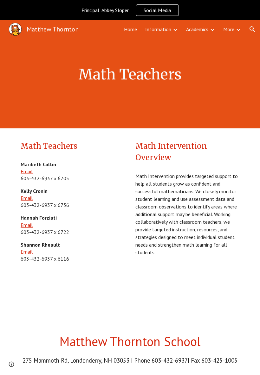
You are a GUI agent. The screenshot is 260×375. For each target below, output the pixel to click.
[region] (130, 10)
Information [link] (158, 29)
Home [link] (130, 29)
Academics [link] (197, 29)
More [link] (228, 29)
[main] (130, 74)
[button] (252, 29)
